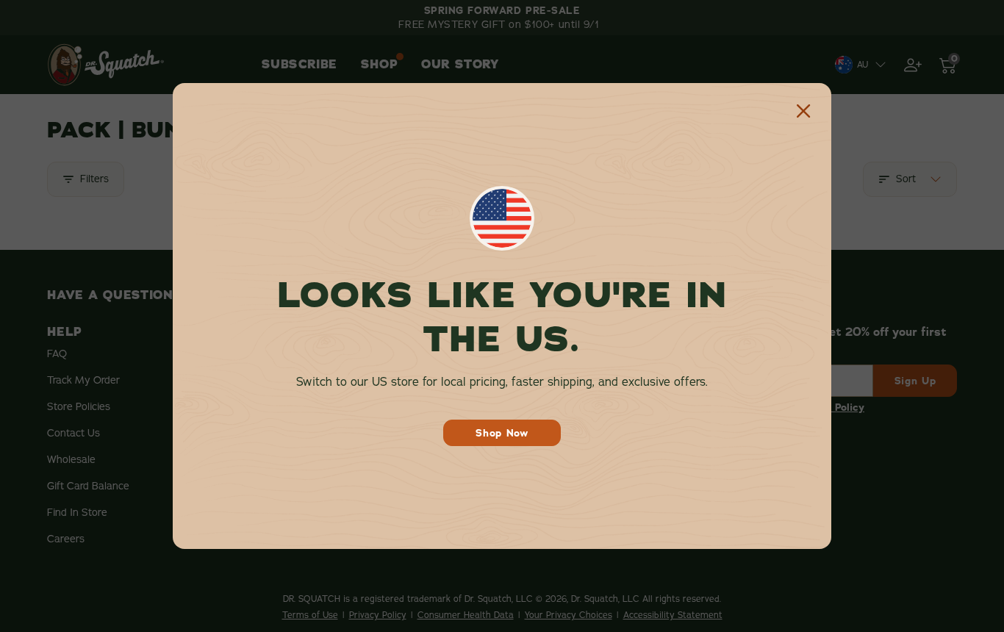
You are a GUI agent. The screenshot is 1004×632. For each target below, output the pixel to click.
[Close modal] (803, 111)
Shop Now (502, 432)
